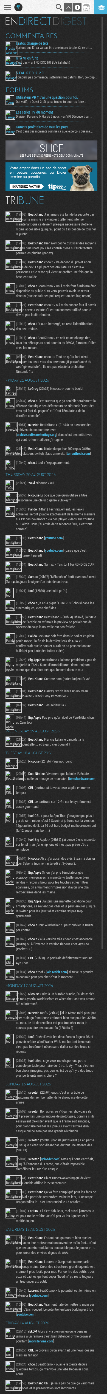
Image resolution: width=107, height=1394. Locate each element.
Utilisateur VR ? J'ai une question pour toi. (47, 97)
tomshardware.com (82, 778)
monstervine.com (41, 1341)
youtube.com (54, 537)
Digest (70, 21)
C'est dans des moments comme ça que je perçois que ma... (54, 131)
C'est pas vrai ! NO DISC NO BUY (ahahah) (43, 62)
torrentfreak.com (78, 453)
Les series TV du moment (34, 112)
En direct (28, 21)
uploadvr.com (50, 1158)
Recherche (59, 7)
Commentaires (31, 36)
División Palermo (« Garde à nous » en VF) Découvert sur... (54, 116)
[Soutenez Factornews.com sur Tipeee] (51, 190)
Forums (19, 90)
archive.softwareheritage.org (36, 434)
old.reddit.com (57, 971)
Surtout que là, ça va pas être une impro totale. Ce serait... (54, 47)
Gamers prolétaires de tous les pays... (43, 127)
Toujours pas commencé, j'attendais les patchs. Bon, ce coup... (56, 77)
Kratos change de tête (32, 43)
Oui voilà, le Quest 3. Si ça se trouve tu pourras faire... (51, 101)
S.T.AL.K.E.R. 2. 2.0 (30, 73)
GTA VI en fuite (27, 58)
